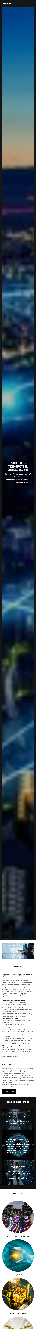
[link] (7, 4)
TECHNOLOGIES (9, 1091)
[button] (32, 3)
